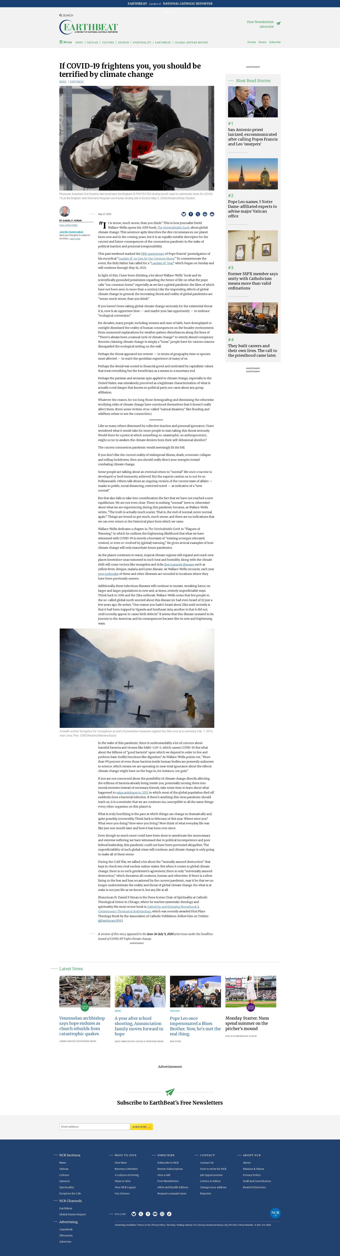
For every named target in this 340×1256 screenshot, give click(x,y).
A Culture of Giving (127, 1175)
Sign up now (267, 26)
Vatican (92, 42)
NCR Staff (175, 1041)
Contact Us (207, 1162)
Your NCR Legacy (125, 1187)
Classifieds (66, 1229)
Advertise (65, 1241)
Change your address (213, 1187)
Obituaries (66, 1235)
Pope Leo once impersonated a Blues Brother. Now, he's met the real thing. (195, 1026)
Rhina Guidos (249, 1036)
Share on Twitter (198, 214)
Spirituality (142, 42)
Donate (252, 42)
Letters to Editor (210, 1181)
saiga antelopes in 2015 (132, 792)
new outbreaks (108, 574)
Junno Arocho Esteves (72, 1041)
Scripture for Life (70, 1193)
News (79, 42)
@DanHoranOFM (109, 920)
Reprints (205, 1193)
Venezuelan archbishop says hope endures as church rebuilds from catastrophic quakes (82, 1026)
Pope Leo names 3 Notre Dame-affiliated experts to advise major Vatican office (252, 209)
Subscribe (275, 42)
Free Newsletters (168, 1181)
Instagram (162, 1214)
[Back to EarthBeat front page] (88, 27)
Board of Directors (254, 1187)
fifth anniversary (152, 253)
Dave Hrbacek (123, 1041)
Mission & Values (253, 1168)
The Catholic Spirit (142, 1041)
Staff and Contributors (257, 1181)
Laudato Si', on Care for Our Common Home (146, 258)
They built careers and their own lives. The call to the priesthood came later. (252, 351)
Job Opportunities (211, 1175)
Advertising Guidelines (125, 1225)
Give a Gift (163, 1175)
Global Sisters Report (191, 42)
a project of (170, 3)
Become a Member (126, 1168)
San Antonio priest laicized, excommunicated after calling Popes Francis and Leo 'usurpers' (253, 136)
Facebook (148, 1214)
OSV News (91, 1041)
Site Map (171, 1225)
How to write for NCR (213, 1168)
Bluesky (134, 1214)
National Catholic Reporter (275, 1213)
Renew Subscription (170, 1168)
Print (212, 214)
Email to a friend (205, 214)
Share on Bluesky (184, 214)
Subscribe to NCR (168, 1162)
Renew (263, 42)
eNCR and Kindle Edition (172, 1187)
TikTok (169, 1214)
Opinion (123, 42)
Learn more (75, 238)
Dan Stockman (233, 1036)
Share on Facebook (191, 214)
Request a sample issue (171, 1193)
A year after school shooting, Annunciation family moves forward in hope (139, 1026)
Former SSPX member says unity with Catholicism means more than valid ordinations (253, 281)
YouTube (155, 1214)
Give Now (121, 1162)
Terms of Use (144, 1225)
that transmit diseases (179, 564)
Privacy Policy (252, 1175)
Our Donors (122, 1193)
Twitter (141, 1214)
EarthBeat (163, 42)
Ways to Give (123, 1181)
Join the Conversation (71, 232)
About (247, 1162)
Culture (108, 42)
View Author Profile (68, 225)
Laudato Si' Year (162, 263)
